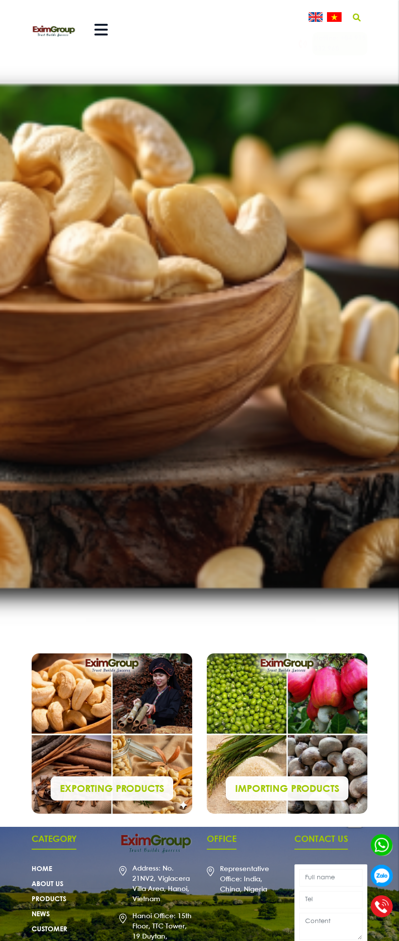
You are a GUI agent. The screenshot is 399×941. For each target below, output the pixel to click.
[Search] (356, 18)
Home (42, 869)
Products (49, 899)
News (41, 914)
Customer (49, 929)
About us (47, 884)
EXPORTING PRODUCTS (112, 789)
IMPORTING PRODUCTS (287, 789)
